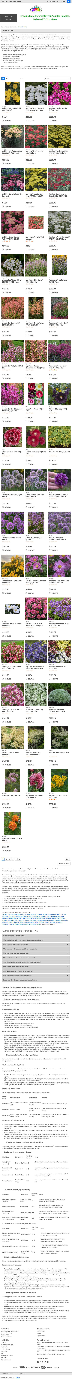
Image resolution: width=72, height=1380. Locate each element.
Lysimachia (11, 920)
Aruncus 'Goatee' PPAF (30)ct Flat (10, 753)
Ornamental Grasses (43, 920)
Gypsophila (60, 916)
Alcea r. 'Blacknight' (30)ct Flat (58, 410)
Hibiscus (25, 918)
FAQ (2, 1353)
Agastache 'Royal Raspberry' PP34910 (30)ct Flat (12, 410)
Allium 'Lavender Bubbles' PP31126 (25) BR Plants (58, 496)
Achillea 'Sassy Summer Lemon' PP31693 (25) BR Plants (34, 196)
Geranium (54, 916)
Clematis (63, 914)
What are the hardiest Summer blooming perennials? (19, 958)
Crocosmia (12, 916)
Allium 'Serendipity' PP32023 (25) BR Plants (57, 539)
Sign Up (63, 1)
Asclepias (4, 793)
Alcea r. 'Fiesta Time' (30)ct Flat (12, 453)
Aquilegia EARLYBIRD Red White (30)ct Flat (11, 667)
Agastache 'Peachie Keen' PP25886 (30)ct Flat (58, 324)
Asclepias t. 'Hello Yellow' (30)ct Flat (58, 796)
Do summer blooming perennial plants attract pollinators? (20, 980)
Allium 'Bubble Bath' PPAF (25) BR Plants (35, 496)
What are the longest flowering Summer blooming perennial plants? (23, 940)
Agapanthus (5, 278)
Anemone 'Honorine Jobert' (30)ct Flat (12, 625)
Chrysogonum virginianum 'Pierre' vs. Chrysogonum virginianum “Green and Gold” (53, 1347)
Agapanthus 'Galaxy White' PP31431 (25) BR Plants (11, 281)
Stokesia (52, 922)
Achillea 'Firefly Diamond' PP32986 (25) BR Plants (35, 109)
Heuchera (19, 918)
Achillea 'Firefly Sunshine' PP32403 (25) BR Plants (58, 152)
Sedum (47, 922)
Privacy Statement (6, 1360)
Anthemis (28, 914)
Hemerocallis (12, 918)
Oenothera (33, 920)
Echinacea (37, 916)
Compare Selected (64, 863)
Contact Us (4, 1347)
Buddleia (50, 914)
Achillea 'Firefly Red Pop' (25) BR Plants (35, 152)
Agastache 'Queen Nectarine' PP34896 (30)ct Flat (35, 368)
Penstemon (58, 920)
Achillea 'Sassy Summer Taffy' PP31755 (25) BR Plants (11, 239)
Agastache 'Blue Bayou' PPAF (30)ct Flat (34, 281)
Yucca (38, 924)
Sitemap (23, 1374)
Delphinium (19, 916)
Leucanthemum (46, 918)
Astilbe (45, 914)
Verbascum (26, 924)
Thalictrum (5, 924)
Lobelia (63, 918)
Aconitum (11, 914)
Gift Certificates (41, 1331)
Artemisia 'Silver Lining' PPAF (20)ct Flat (34, 710)
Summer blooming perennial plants (13, 935)
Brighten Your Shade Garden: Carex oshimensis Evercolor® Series (52, 1343)
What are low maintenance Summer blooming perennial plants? (22, 962)
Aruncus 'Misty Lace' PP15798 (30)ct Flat (33, 753)
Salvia (36, 922)
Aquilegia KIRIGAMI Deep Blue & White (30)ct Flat (35, 667)
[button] (8, 18)
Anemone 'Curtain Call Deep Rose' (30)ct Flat (36, 582)
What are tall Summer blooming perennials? (16, 953)
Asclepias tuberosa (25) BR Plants (12, 839)
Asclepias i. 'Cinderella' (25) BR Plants (34, 796)
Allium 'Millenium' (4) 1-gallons (34, 539)
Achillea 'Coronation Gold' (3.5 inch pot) (11, 109)
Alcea (27, 407)
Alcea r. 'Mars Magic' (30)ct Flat (36, 453)
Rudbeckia (31, 922)
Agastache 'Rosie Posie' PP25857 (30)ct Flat (58, 367)
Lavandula (37, 918)
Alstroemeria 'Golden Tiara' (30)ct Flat (12, 582)
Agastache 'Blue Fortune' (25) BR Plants (58, 281)
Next (67, 859)
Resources (4, 1357)
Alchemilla (51, 449)
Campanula (56, 914)
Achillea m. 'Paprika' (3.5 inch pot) (35, 238)
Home (2, 27)
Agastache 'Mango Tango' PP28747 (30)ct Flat (35, 324)
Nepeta (27, 920)
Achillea (4, 106)
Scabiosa (41, 922)
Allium (3, 492)
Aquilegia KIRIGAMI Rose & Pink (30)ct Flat (12, 710)
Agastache (28, 278)
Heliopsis (5, 918)
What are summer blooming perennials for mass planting (20, 949)
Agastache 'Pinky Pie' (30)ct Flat (12, 367)
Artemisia (28, 707)
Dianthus (25, 916)
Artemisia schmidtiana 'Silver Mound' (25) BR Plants (57, 711)
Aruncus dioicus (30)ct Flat (59, 752)
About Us (3, 1342)
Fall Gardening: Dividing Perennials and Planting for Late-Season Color (53, 1351)
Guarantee (4, 1351)
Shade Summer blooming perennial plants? (16, 966)
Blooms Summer (22, 27)
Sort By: (22, 78)
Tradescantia (19, 924)
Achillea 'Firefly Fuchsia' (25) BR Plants (58, 109)
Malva (16, 920)
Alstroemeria (5, 578)
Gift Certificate (51, 1)
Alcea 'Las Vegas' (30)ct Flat (34, 410)
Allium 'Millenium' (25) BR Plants (11, 539)
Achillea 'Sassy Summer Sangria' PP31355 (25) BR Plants (58, 196)
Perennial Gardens (11, 27)
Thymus (11, 924)
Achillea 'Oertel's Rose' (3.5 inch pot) (12, 195)
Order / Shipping (5, 1349)
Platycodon (16, 922)
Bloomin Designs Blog (7, 1344)
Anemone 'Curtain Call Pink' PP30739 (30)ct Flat (59, 582)
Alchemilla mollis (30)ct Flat (59, 452)
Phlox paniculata (7, 922)
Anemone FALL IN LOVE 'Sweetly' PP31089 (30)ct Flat (35, 626)
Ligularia (57, 918)
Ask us (18, 1377)
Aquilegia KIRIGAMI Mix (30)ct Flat (57, 667)
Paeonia (51, 920)
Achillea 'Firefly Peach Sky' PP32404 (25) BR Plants (12, 152)
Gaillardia (43, 916)
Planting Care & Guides (7, 1355)
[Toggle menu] (2, 2)
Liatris (53, 918)
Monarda (21, 920)
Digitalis (31, 916)
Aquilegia (51, 621)
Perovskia (65, 920)
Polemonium (24, 922)
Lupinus (4, 920)
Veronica (33, 924)
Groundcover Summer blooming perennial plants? (18, 971)
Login (57, 1)
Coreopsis (5, 916)
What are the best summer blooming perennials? (17, 975)
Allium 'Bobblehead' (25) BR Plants (12, 496)
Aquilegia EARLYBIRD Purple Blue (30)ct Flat (59, 625)
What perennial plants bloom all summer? (15, 944)
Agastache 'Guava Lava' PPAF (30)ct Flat (11, 324)
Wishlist (39, 1333)
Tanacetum (59, 922)
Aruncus (4, 750)
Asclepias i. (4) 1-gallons (11, 795)
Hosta (30, 918)
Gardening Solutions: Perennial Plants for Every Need (50, 1354)
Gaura (48, 916)
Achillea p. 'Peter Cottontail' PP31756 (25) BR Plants (59, 238)
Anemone (28, 578)
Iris (33, 918)
